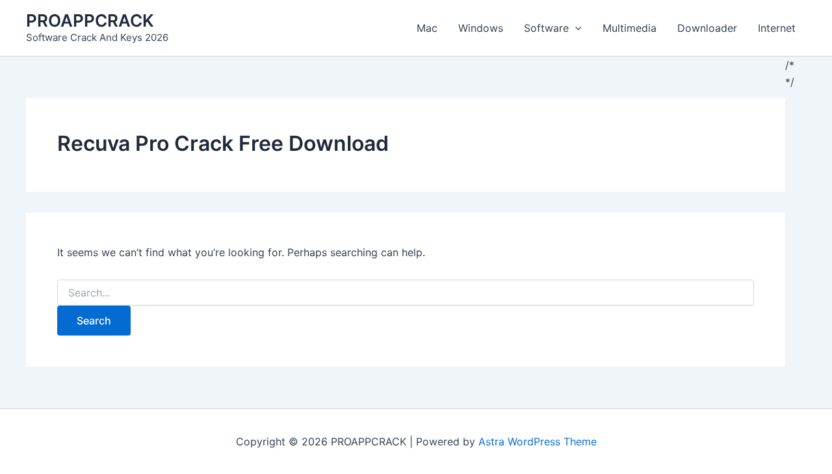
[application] (575, 28)
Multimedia (629, 27)
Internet (777, 27)
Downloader (707, 27)
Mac (427, 27)
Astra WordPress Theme (537, 441)
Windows (480, 27)
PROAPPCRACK (90, 20)
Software (546, 27)
